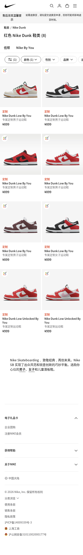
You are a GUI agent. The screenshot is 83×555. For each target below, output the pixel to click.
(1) (15, 59)
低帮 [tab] (7, 47)
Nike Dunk (19, 27)
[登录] (59, 5)
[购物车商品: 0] (67, 5)
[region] (41, 49)
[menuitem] (12, 498)
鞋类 (6, 27)
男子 (22, 369)
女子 (32, 369)
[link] (5, 71)
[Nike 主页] (10, 6)
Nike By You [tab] (25, 47)
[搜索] (51, 5)
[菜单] (74, 5)
